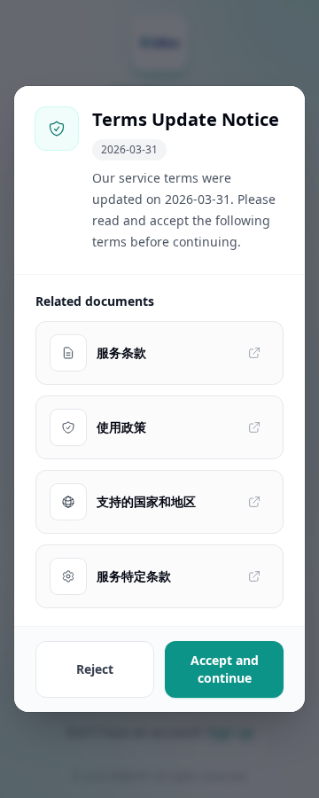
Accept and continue (225, 669)
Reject (94, 669)
